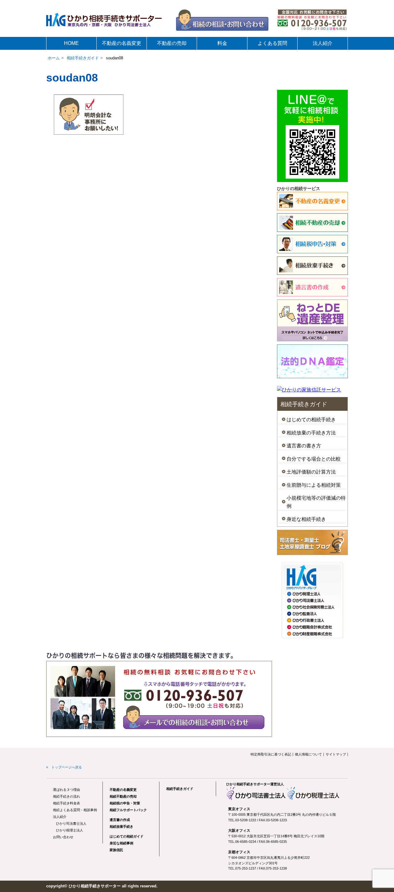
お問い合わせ (63, 837)
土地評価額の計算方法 (311, 471)
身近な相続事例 (121, 843)
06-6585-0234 (245, 841)
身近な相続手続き (306, 519)
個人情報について (308, 754)
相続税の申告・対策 (125, 803)
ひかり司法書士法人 (71, 823)
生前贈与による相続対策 (314, 485)
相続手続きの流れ (66, 796)
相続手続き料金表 (66, 803)
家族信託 (116, 850)
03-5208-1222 (245, 820)
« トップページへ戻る (64, 767)
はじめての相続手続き (311, 419)
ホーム (54, 58)
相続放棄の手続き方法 (311, 432)
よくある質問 (272, 43)
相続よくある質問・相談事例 (75, 810)
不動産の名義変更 (121, 43)
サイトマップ (336, 754)
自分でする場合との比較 (314, 459)
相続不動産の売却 (123, 796)
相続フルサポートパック (128, 810)
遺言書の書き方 (304, 445)
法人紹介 (322, 43)
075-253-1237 (245, 868)
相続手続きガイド (83, 58)
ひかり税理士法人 (69, 830)
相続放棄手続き (121, 826)
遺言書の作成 (120, 820)
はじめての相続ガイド (126, 836)
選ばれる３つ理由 (66, 789)
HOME (71, 43)
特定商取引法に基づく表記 (271, 754)
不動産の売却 (172, 43)
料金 (222, 43)
